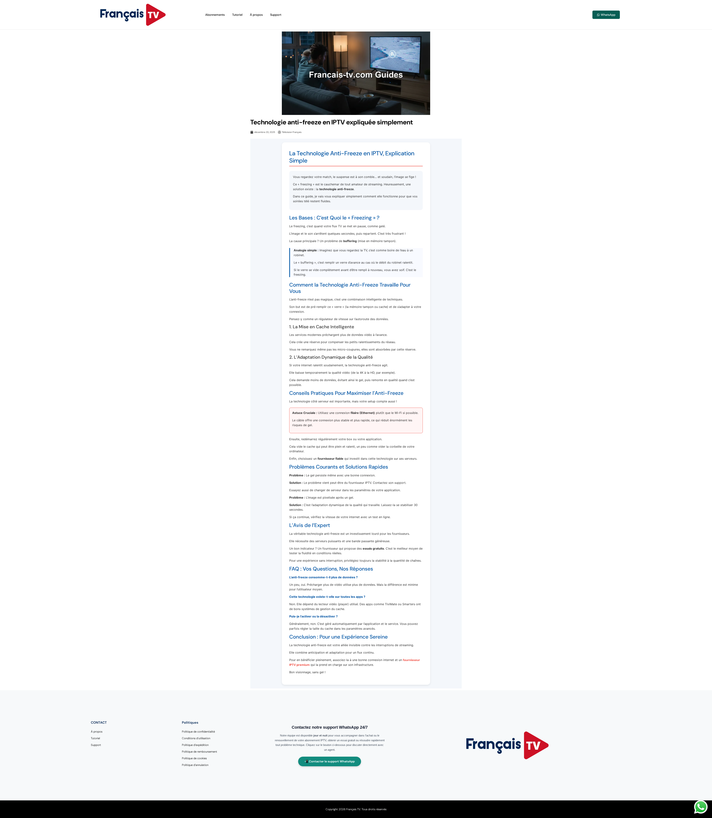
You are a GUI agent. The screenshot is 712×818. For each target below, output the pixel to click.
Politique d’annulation (195, 765)
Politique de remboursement (199, 751)
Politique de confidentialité (198, 731)
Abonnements (215, 15)
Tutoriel (237, 15)
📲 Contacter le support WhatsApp (329, 761)
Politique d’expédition (195, 745)
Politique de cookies (194, 758)
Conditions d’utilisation (196, 738)
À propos (256, 15)
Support (275, 15)
